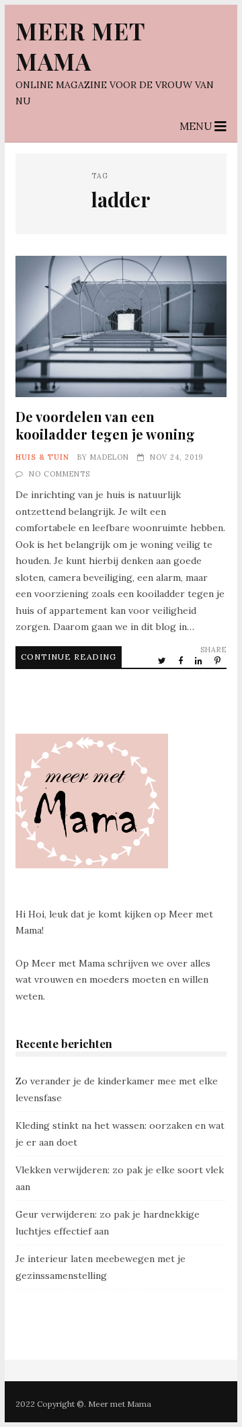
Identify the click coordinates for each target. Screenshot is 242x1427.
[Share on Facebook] (181, 660)
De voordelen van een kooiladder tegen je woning (121, 326)
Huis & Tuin (42, 457)
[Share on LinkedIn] (199, 660)
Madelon (109, 457)
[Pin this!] (218, 660)
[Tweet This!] (163, 660)
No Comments (59, 474)
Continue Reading (68, 657)
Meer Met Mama (80, 46)
